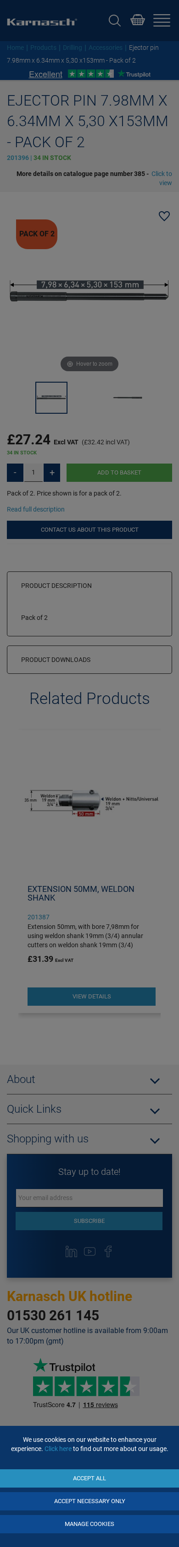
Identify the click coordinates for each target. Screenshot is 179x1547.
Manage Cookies (89, 1523)
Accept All (89, 1478)
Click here (58, 1448)
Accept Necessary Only (89, 1501)
